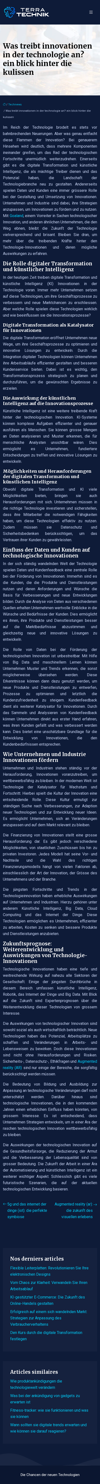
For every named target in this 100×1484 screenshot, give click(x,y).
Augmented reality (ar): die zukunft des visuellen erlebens (74, 1210)
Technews (15, 104)
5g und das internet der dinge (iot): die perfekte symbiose (27, 1210)
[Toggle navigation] (91, 12)
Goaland (16, 215)
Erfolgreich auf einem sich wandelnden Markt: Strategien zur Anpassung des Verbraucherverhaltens (48, 1318)
